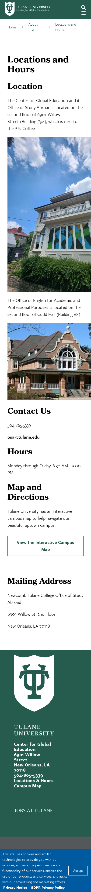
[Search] (83, 7)
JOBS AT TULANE (33, 810)
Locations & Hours (33, 780)
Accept (78, 870)
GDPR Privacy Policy (48, 887)
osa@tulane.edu (23, 437)
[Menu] (83, 13)
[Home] (21, 9)
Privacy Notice (15, 887)
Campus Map (28, 786)
